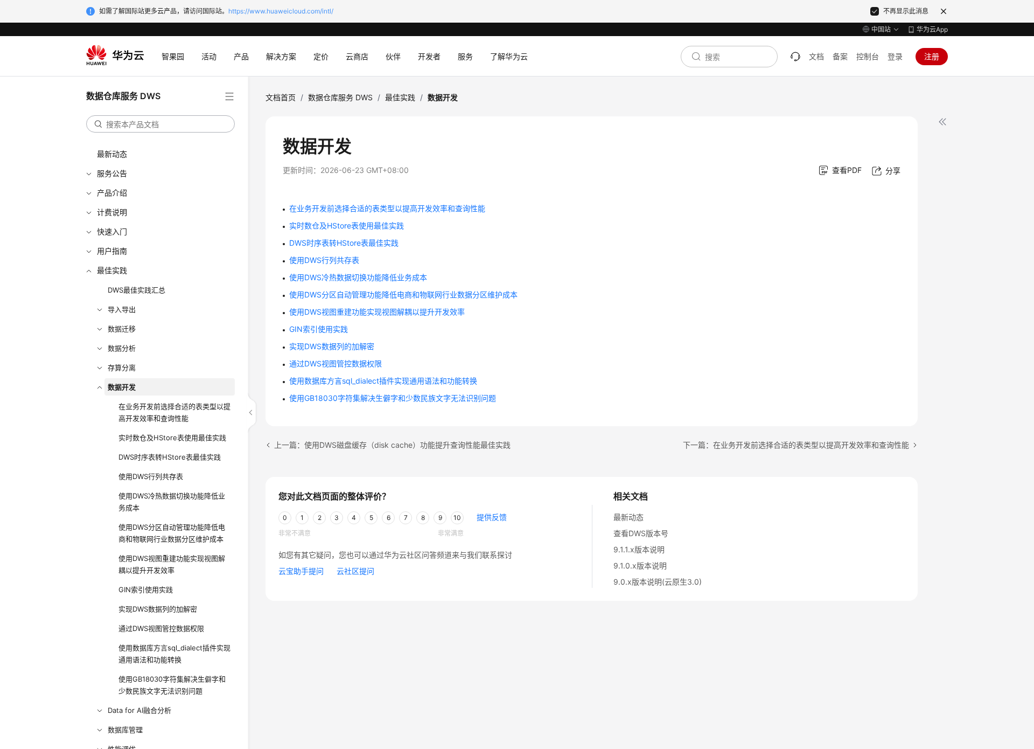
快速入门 (112, 231)
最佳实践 (112, 270)
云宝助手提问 (301, 570)
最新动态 (112, 153)
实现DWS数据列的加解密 (157, 609)
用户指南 (112, 250)
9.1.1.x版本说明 (639, 549)
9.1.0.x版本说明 (640, 565)
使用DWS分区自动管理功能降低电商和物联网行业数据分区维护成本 (171, 533)
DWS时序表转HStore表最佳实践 (169, 457)
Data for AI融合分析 (139, 710)
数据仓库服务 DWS (340, 97)
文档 (816, 56)
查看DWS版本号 (640, 533)
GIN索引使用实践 (145, 589)
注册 (931, 56)
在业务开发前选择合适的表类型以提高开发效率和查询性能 (174, 412)
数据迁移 (122, 328)
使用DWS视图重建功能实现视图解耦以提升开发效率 (171, 564)
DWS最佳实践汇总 (136, 290)
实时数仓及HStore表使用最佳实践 (172, 437)
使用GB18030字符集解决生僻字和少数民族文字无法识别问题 (172, 685)
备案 (840, 56)
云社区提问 (355, 570)
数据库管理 (125, 729)
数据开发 (122, 387)
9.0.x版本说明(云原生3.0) (657, 581)
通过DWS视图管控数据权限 (161, 628)
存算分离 (122, 367)
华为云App (932, 29)
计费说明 (112, 212)
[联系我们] (795, 56)
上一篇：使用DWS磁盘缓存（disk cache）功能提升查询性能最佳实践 (392, 444)
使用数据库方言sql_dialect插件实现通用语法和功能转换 (174, 653)
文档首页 (281, 97)
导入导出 (122, 309)
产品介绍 (112, 192)
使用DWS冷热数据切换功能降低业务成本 (171, 501)
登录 (895, 56)
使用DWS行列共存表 (150, 476)
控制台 (867, 56)
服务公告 (112, 173)
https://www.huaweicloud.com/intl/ (280, 11)
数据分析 (122, 348)
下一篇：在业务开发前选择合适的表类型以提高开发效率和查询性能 (796, 444)
